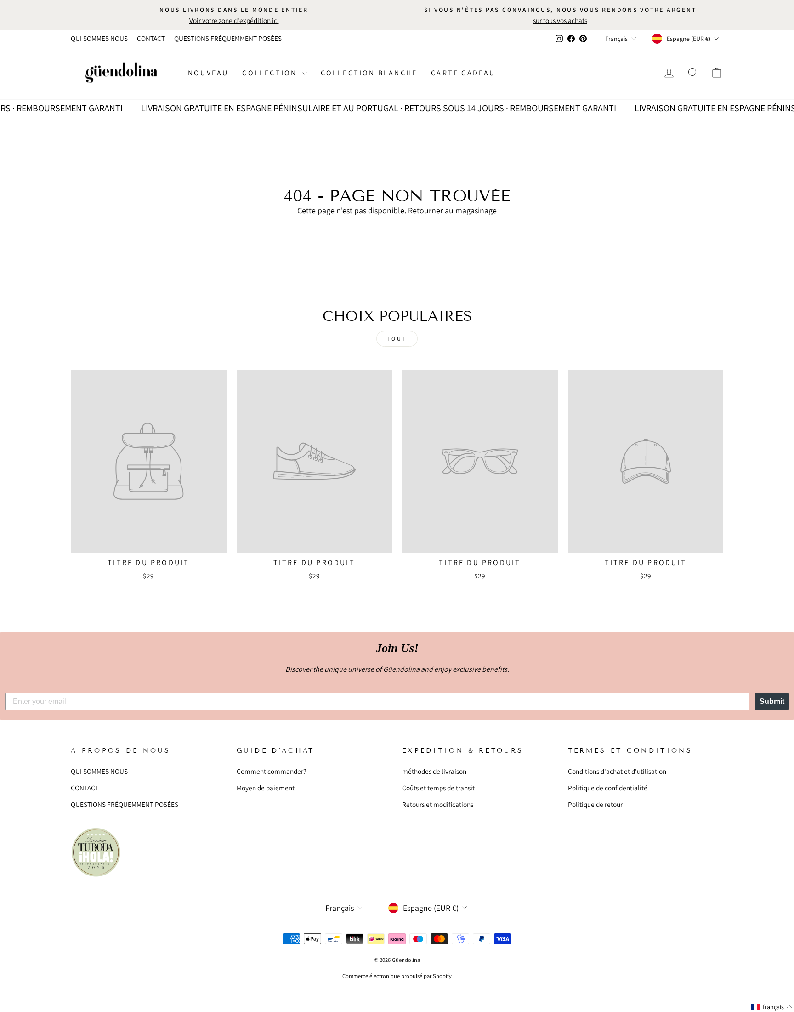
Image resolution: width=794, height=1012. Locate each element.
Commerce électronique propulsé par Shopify (397, 976)
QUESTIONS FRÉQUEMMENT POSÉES (228, 38)
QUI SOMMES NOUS (99, 38)
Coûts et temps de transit (438, 787)
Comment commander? (271, 771)
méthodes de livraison (434, 771)
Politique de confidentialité (607, 787)
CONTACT (151, 38)
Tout (397, 338)
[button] (772, 1007)
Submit (772, 701)
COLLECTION (271, 73)
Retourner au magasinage (452, 210)
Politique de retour (595, 804)
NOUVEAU (208, 73)
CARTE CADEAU (463, 73)
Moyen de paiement (266, 787)
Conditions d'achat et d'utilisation (617, 771)
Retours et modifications (437, 804)
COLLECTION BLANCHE (369, 73)
